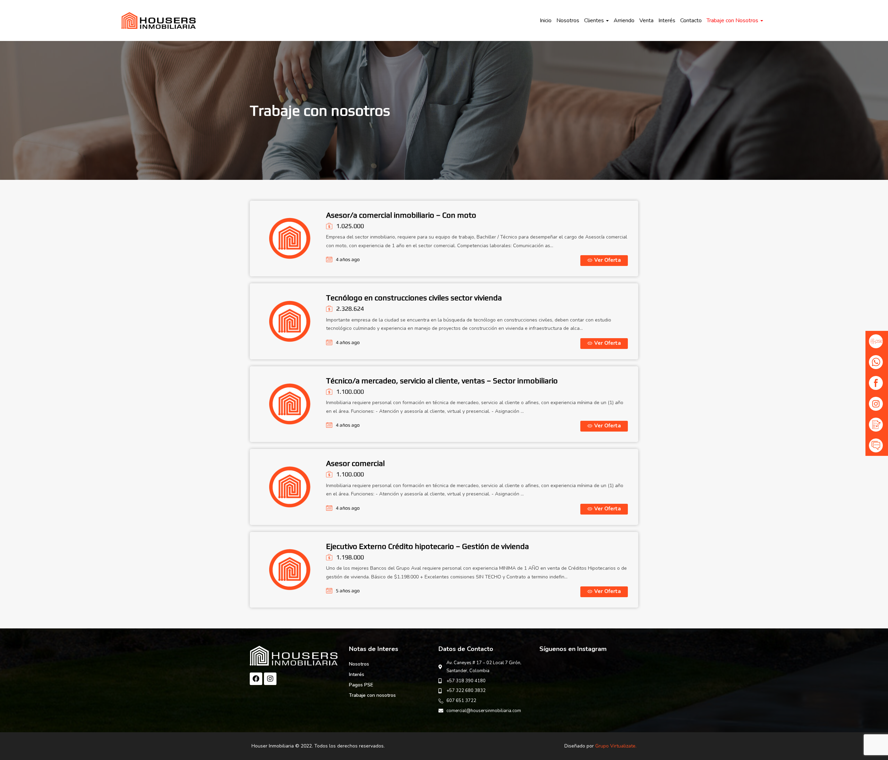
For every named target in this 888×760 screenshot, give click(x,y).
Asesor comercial (355, 463)
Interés (666, 20)
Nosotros (567, 20)
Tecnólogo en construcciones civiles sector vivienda (414, 297)
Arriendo (624, 20)
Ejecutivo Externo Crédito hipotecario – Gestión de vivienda (427, 546)
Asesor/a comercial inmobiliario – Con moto (401, 214)
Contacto (691, 20)
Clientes (594, 20)
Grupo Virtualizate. (616, 746)
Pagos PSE (361, 685)
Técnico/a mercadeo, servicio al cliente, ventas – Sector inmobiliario (442, 380)
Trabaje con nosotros (372, 695)
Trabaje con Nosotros (733, 20)
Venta (646, 20)
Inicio (546, 20)
